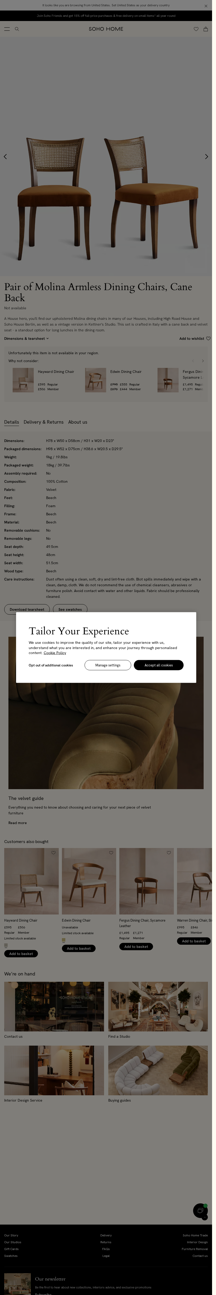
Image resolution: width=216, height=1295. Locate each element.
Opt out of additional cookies (51, 665)
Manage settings (107, 665)
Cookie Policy (55, 652)
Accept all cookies (159, 665)
